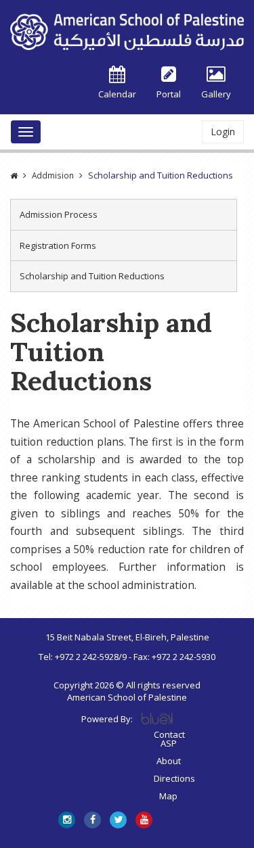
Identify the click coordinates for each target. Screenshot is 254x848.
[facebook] (92, 819)
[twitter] (118, 819)
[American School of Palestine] (127, 32)
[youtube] (143, 819)
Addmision (53, 175)
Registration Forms (58, 245)
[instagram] (66, 819)
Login (223, 131)
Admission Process (59, 214)
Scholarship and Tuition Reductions (92, 276)
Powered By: (107, 719)
